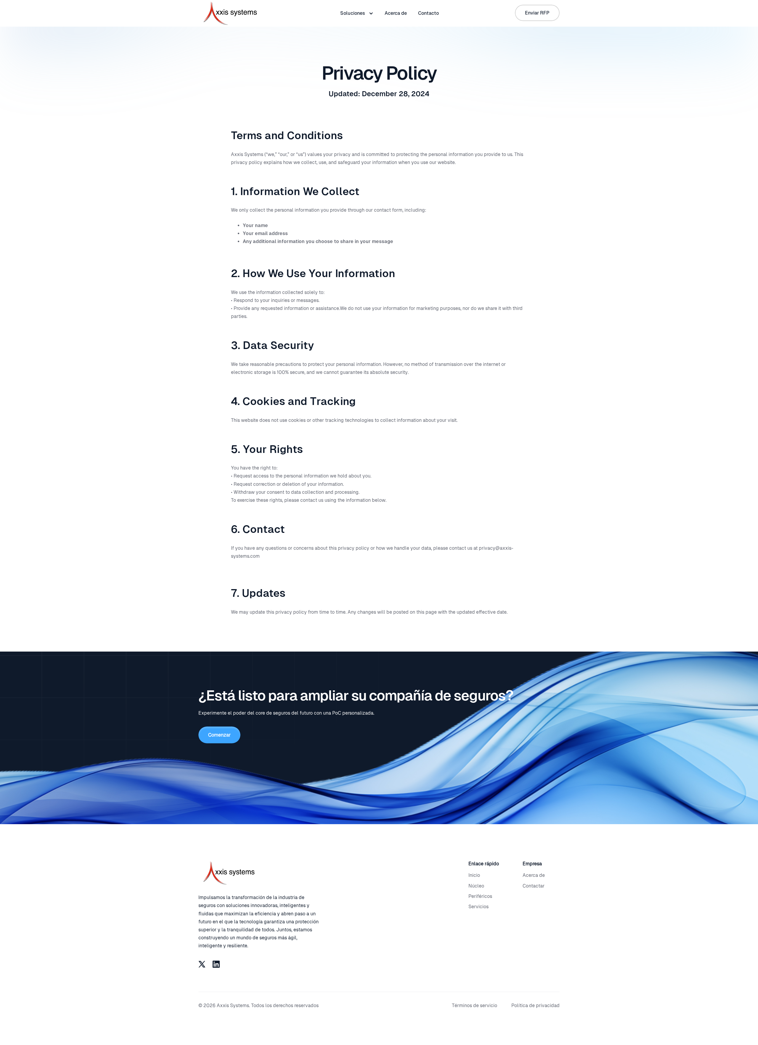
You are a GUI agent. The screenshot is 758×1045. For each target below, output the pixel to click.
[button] (356, 13)
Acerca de (396, 13)
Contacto (428, 13)
